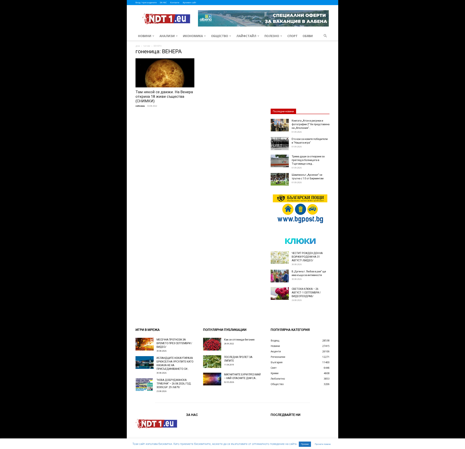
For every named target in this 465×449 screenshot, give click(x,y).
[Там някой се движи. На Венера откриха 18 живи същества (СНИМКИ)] (165, 72)
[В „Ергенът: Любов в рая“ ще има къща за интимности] (280, 276)
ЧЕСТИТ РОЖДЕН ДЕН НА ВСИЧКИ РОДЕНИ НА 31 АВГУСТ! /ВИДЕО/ (307, 257)
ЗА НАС (163, 2)
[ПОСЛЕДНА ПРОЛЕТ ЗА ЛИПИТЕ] (212, 361)
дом (138, 45)
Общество (219, 36)
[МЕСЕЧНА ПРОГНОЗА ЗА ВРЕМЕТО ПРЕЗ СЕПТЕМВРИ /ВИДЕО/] (145, 344)
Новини (144, 36)
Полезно (271, 36)
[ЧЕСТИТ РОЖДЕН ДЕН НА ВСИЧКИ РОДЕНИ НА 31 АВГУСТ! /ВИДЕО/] (280, 257)
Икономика (193, 36)
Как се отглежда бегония (239, 339)
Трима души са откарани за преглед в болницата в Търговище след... (308, 160)
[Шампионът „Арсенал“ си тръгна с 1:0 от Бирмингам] (280, 179)
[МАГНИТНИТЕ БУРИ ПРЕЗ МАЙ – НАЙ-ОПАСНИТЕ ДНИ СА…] (212, 379)
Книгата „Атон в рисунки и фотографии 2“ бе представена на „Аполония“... (310, 124)
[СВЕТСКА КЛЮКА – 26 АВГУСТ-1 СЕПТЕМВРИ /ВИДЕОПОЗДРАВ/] (280, 293)
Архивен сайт (189, 2)
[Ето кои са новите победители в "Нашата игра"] (280, 143)
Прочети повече (323, 444)
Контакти (174, 2)
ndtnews (140, 105)
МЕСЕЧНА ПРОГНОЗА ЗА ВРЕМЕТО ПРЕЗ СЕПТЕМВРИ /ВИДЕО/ (174, 343)
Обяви (308, 36)
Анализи (167, 36)
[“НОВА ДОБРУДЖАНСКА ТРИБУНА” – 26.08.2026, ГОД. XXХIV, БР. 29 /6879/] (145, 384)
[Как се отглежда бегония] (212, 344)
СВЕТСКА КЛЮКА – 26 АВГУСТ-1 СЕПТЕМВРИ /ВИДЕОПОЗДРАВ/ (306, 292)
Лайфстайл (246, 36)
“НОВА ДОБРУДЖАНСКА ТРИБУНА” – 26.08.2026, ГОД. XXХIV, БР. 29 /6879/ (174, 383)
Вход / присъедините (146, 2)
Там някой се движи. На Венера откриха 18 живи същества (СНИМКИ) (164, 96)
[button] (325, 36)
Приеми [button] (305, 444)
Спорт (292, 36)
